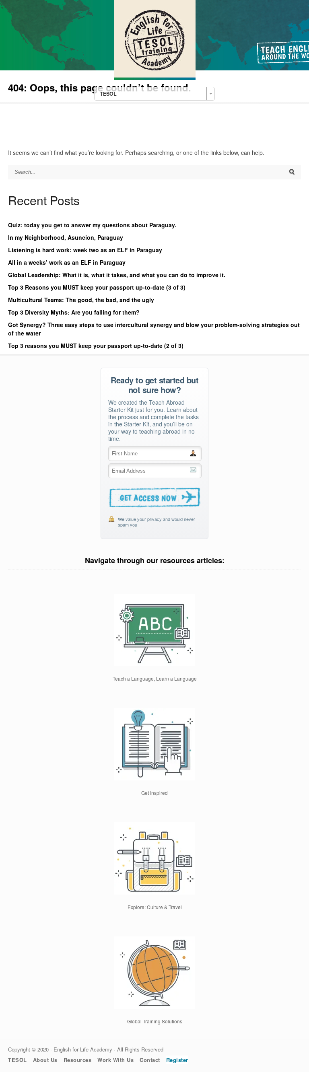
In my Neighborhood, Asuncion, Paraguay (65, 237)
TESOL (17, 1060)
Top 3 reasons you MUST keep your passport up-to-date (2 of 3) (95, 346)
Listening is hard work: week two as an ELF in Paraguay (85, 250)
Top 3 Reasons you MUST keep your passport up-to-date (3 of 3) (96, 287)
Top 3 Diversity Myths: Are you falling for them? (74, 312)
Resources (78, 1060)
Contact (150, 1060)
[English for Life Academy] (155, 78)
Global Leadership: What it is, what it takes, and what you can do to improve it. (116, 275)
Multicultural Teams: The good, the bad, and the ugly (81, 300)
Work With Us (115, 1060)
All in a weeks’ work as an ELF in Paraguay (67, 262)
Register (177, 1060)
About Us (45, 1060)
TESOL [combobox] (108, 93)
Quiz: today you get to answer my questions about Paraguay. (92, 225)
